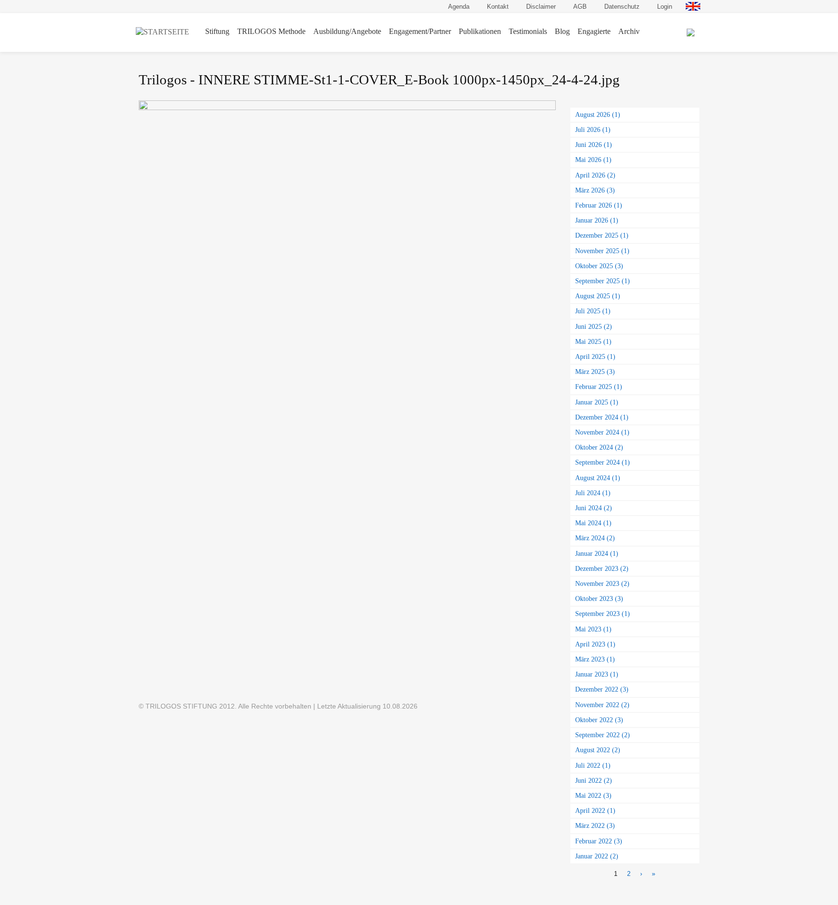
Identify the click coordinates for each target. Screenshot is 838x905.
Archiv (629, 31)
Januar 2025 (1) (596, 402)
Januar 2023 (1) (596, 674)
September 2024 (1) (602, 462)
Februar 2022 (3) (598, 841)
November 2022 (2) (602, 705)
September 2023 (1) (602, 613)
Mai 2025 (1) (593, 341)
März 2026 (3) (595, 190)
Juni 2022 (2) (593, 780)
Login (664, 6)
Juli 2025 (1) (593, 311)
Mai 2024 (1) (593, 523)
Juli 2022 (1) (593, 765)
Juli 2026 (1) (593, 129)
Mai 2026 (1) (593, 159)
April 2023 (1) (595, 644)
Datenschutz (622, 6)
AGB (580, 6)
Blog (562, 31)
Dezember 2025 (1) (601, 235)
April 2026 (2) (595, 175)
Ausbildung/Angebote (347, 31)
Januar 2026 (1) (596, 220)
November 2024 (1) (602, 432)
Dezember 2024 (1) (601, 417)
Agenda (458, 6)
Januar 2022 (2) (596, 856)
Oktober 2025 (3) (599, 266)
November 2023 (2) (602, 583)
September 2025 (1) (602, 281)
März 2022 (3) (595, 825)
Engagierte (594, 31)
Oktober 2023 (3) (599, 598)
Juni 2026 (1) (593, 144)
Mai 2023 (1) (593, 629)
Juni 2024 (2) (593, 508)
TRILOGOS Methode (271, 31)
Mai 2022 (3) (593, 795)
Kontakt (498, 6)
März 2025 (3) (595, 371)
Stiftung (217, 31)
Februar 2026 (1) (598, 205)
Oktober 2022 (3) (599, 720)
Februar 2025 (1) (598, 386)
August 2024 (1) (597, 478)
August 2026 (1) (597, 114)
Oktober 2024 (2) (599, 447)
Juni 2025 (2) (593, 326)
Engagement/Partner (420, 31)
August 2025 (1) (597, 296)
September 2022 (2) (602, 735)
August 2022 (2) (597, 750)
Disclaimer (541, 6)
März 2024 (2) (595, 538)
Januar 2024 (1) (596, 553)
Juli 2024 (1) (593, 493)
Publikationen (480, 31)
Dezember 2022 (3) (601, 689)
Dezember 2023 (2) (601, 568)
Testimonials (528, 31)
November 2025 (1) (602, 251)
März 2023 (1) (595, 659)
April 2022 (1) (595, 810)
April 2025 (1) (595, 356)
